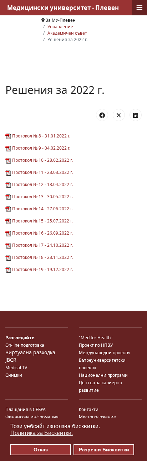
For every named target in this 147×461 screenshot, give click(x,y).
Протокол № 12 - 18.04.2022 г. (42, 184)
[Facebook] (102, 115)
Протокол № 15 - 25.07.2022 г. (42, 221)
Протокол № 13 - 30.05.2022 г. (42, 197)
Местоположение (97, 417)
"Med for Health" (95, 338)
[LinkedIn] (136, 115)
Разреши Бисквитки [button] (104, 449)
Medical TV (16, 368)
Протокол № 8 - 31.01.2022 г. (40, 136)
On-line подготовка (24, 345)
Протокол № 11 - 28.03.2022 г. (42, 172)
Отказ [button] (41, 449)
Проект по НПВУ (96, 345)
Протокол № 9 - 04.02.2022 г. (40, 148)
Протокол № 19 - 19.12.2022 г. (42, 269)
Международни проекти (104, 353)
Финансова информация (32, 417)
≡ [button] (139, 8)
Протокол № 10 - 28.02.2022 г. (42, 160)
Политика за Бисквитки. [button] (41, 433)
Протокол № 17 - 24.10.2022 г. (42, 245)
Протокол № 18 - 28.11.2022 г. (42, 257)
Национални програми (103, 375)
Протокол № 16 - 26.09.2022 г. (42, 233)
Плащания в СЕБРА (25, 409)
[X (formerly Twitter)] (119, 115)
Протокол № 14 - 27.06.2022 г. (42, 209)
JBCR (10, 359)
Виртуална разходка (30, 352)
